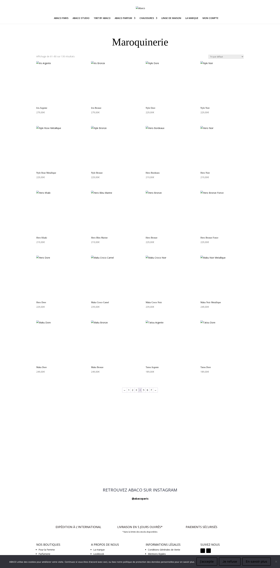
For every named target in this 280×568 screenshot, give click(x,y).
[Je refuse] (276, 561)
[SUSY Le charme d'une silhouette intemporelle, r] (70, 472)
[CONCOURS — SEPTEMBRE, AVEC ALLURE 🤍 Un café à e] (210, 440)
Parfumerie (44, 553)
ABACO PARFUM (123, 18)
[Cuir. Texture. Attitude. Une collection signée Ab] (210, 472)
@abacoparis (140, 498)
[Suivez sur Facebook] (208, 550)
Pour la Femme (47, 549)
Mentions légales (157, 553)
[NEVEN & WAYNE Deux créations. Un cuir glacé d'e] (140, 474)
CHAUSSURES (147, 18)
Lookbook (98, 553)
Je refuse (229, 561)
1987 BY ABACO (102, 18)
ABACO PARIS (61, 18)
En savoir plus (256, 561)
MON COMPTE (210, 18)
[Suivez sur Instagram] (202, 550)
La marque (99, 549)
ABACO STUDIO (81, 18)
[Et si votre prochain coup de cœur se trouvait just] (70, 421)
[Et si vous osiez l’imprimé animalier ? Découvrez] (140, 419)
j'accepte (207, 561)
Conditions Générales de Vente (164, 549)
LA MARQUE (191, 18)
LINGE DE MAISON (171, 18)
